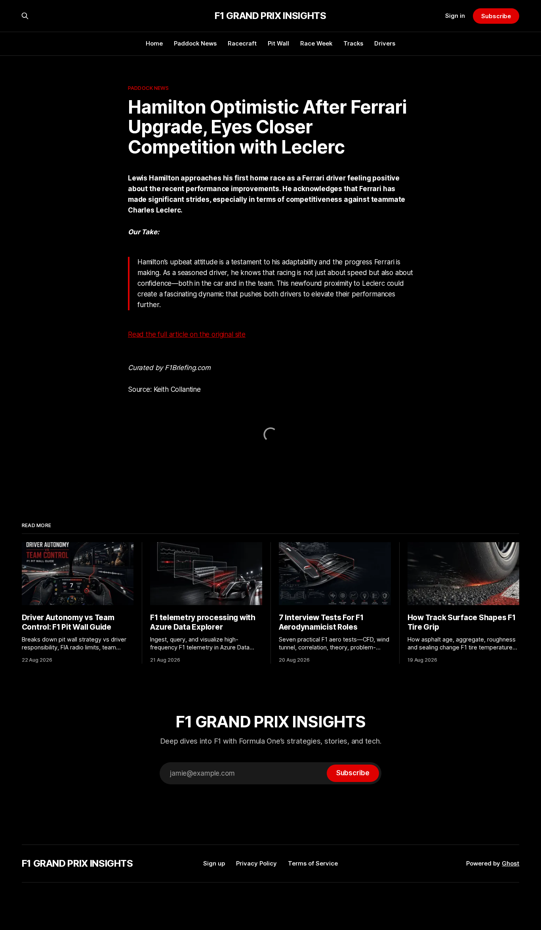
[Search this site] (25, 15)
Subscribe (496, 16)
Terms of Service (313, 863)
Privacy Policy (256, 863)
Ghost (510, 863)
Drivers (384, 43)
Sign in (455, 15)
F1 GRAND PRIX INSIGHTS (270, 16)
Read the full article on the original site (187, 334)
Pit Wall (278, 43)
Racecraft (242, 43)
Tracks (353, 43)
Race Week (316, 43)
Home (154, 43)
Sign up (214, 863)
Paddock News (195, 43)
